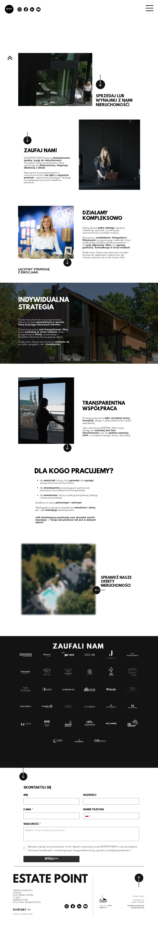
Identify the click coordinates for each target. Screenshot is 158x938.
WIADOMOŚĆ (32, 824)
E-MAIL (28, 809)
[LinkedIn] (32, 9)
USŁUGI (17, 892)
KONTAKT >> (22, 910)
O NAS (16, 897)
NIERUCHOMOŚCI (23, 890)
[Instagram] (19, 9)
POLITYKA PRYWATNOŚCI (27, 902)
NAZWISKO (89, 795)
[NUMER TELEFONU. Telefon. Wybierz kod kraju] (88, 816)
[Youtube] (38, 9)
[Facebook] (26, 9)
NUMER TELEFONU (93, 809)
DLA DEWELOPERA (23, 895)
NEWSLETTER (20, 899)
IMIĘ (25, 795)
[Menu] (150, 8)
